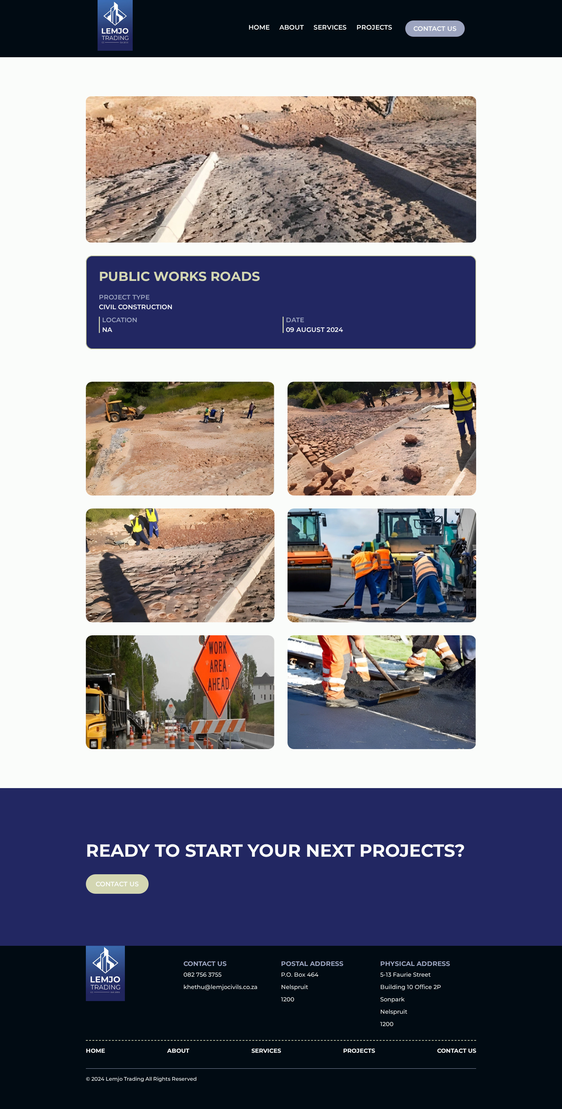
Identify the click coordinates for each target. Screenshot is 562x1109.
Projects (359, 1050)
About (178, 1050)
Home (95, 1050)
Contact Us (456, 1050)
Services (266, 1050)
